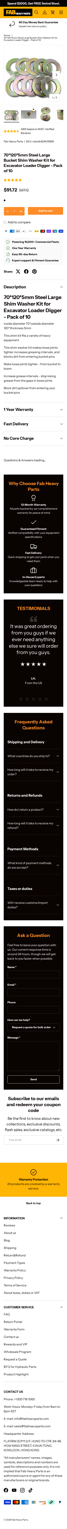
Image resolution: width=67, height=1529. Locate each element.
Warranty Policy (15, 1270)
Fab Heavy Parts (13, 141)
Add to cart (45, 210)
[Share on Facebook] (26, 271)
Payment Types (14, 1263)
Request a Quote (15, 1359)
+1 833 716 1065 (24, 1399)
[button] (13, 180)
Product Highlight (16, 1374)
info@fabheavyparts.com (31, 1419)
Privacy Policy (13, 1278)
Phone (11, 1002)
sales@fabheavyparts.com (32, 1426)
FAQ (7, 1314)
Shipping (10, 1248)
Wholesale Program (17, 1352)
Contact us (11, 1337)
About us (10, 1233)
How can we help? (18, 1020)
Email (11, 984)
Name (11, 967)
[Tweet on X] (18, 271)
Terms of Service (15, 1285)
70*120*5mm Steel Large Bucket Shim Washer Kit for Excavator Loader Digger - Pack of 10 (31, 39)
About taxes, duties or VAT (22, 1293)
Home (7, 35)
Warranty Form (14, 1329)
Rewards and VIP (15, 1344)
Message (13, 1037)
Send (33, 1079)
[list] (33, 75)
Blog (7, 1240)
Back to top (33, 1203)
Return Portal (13, 1322)
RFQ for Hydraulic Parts (20, 1367)
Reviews (9, 1225)
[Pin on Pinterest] (34, 271)
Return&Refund (15, 1255)
